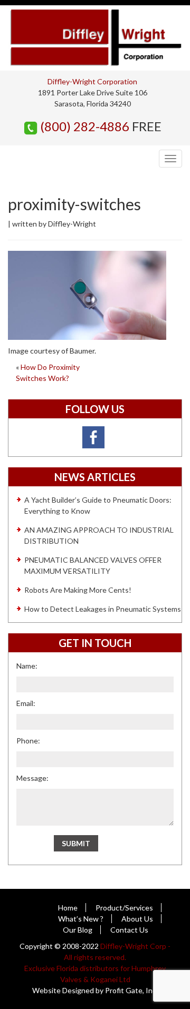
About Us (137, 918)
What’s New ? (80, 918)
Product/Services (124, 907)
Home (68, 907)
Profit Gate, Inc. (131, 990)
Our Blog (77, 929)
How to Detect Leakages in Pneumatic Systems (102, 608)
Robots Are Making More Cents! (77, 589)
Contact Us (129, 929)
